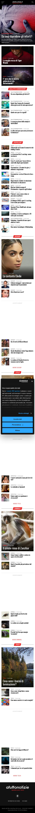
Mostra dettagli (23, 413)
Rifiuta (17, 430)
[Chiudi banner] (32, 381)
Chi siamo (24, 801)
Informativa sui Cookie (14, 801)
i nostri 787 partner (13, 391)
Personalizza (16, 425)
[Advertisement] (17, 321)
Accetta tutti (17, 419)
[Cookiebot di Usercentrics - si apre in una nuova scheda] (20, 381)
